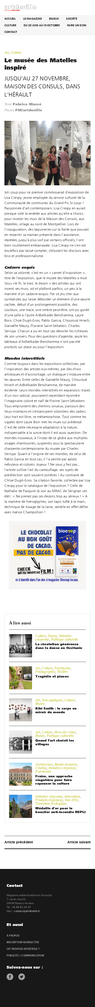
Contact (10, 32)
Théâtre (62, 671)
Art (6, 52)
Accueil (10, 19)
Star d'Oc (71, 800)
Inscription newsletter (23, 942)
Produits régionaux (49, 800)
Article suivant (79, 842)
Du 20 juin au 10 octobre (42, 25)
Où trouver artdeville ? (23, 949)
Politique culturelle (64, 639)
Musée (40, 703)
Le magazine (32, 19)
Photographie (45, 671)
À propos (13, 935)
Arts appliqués (52, 700)
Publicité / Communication (25, 955)
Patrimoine (62, 668)
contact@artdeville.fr (27, 911)
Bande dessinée (66, 764)
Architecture (44, 764)
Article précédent (18, 842)
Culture (10, 25)
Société (71, 19)
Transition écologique (50, 803)
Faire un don (76, 25)
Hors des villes (65, 732)
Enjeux (54, 19)
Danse (52, 636)
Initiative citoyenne (62, 768)
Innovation (72, 796)
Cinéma (41, 768)
